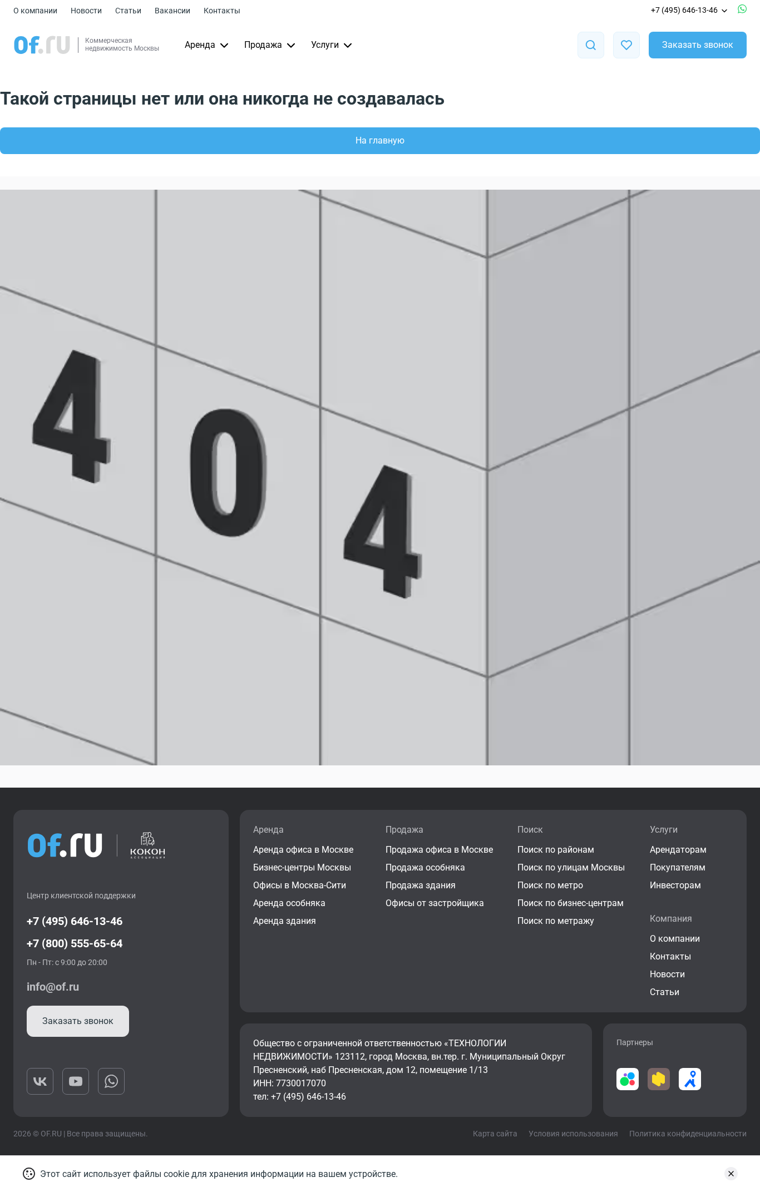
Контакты (222, 10)
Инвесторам (675, 885)
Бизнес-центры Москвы (302, 867)
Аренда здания (284, 921)
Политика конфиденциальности (688, 1133)
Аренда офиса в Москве (303, 849)
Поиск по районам (555, 849)
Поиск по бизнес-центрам (570, 903)
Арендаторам (678, 849)
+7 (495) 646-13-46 (684, 10)
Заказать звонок (697, 44)
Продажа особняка (425, 867)
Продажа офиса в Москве (439, 849)
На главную (380, 140)
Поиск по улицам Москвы (571, 867)
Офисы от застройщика (435, 903)
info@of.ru (53, 986)
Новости (86, 10)
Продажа (263, 44)
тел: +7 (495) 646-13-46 (299, 1096)
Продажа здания (421, 885)
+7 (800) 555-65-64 (74, 943)
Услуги (325, 44)
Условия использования (573, 1133)
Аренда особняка (289, 903)
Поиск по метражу (555, 921)
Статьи (128, 10)
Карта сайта (495, 1133)
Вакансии (172, 10)
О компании (35, 10)
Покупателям (677, 867)
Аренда (200, 44)
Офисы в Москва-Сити (299, 885)
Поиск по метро (550, 885)
